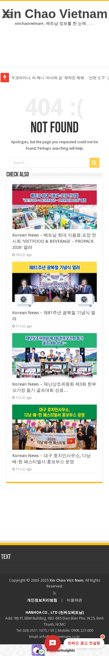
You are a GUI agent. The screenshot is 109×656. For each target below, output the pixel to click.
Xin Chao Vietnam (55, 14)
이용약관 (74, 600)
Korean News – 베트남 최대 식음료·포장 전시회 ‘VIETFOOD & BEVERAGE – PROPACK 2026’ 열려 (54, 241)
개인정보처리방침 (42, 600)
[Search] (94, 163)
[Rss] (54, 593)
